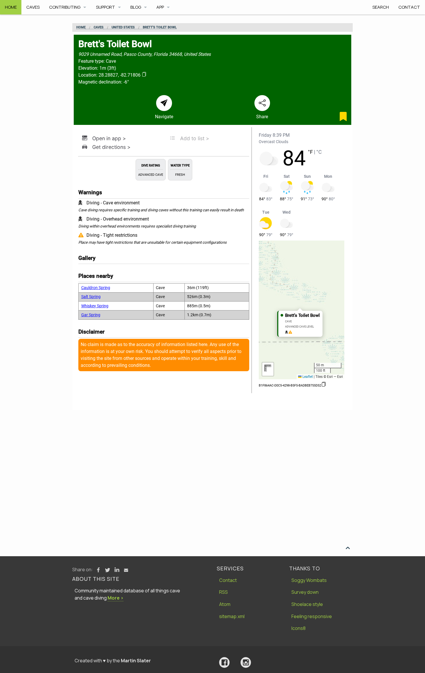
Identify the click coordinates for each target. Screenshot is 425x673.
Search (380, 7)
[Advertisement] (212, 453)
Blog (135, 7)
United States (123, 27)
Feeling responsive (311, 616)
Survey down (305, 592)
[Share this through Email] (126, 570)
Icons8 (298, 628)
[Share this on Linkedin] (116, 570)
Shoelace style (307, 604)
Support (105, 7)
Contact (409, 7)
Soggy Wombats (309, 580)
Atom (224, 604)
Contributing (64, 7)
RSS (223, 592)
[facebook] (224, 662)
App (160, 7)
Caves (33, 7)
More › (115, 598)
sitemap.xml (232, 616)
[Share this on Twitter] (107, 570)
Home (11, 7)
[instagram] (246, 662)
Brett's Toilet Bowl (160, 27)
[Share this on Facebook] (98, 570)
